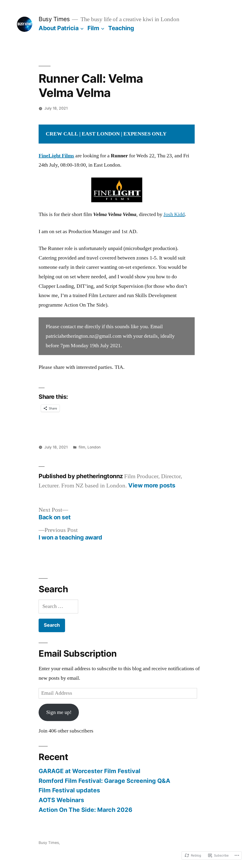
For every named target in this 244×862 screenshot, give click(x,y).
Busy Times (54, 19)
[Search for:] (58, 606)
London (94, 447)
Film (93, 28)
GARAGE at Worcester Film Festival (89, 771)
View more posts (151, 485)
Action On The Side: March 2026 (85, 809)
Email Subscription (78, 653)
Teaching (121, 28)
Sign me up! (58, 712)
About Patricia (58, 28)
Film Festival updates (69, 790)
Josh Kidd (174, 214)
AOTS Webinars (61, 800)
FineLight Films (56, 155)
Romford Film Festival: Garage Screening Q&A (104, 780)
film (82, 447)
